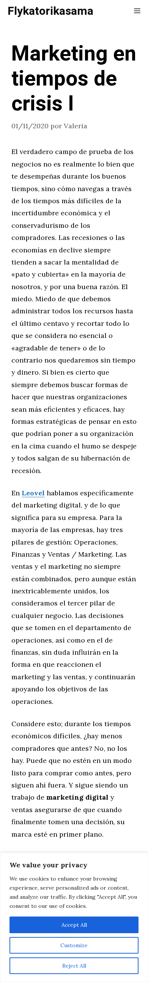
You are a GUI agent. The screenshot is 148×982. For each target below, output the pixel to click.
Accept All (74, 924)
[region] (74, 917)
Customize (74, 945)
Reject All (74, 965)
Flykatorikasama (50, 11)
